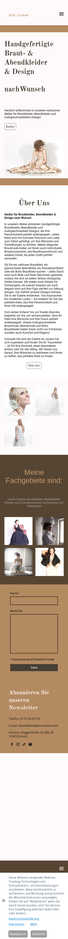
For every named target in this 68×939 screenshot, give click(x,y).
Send (34, 667)
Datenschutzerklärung (24, 919)
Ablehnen (38, 934)
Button (10, 126)
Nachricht (16, 611)
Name (14, 593)
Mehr (33, 924)
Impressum (16, 924)
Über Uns (34, 365)
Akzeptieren (18, 934)
